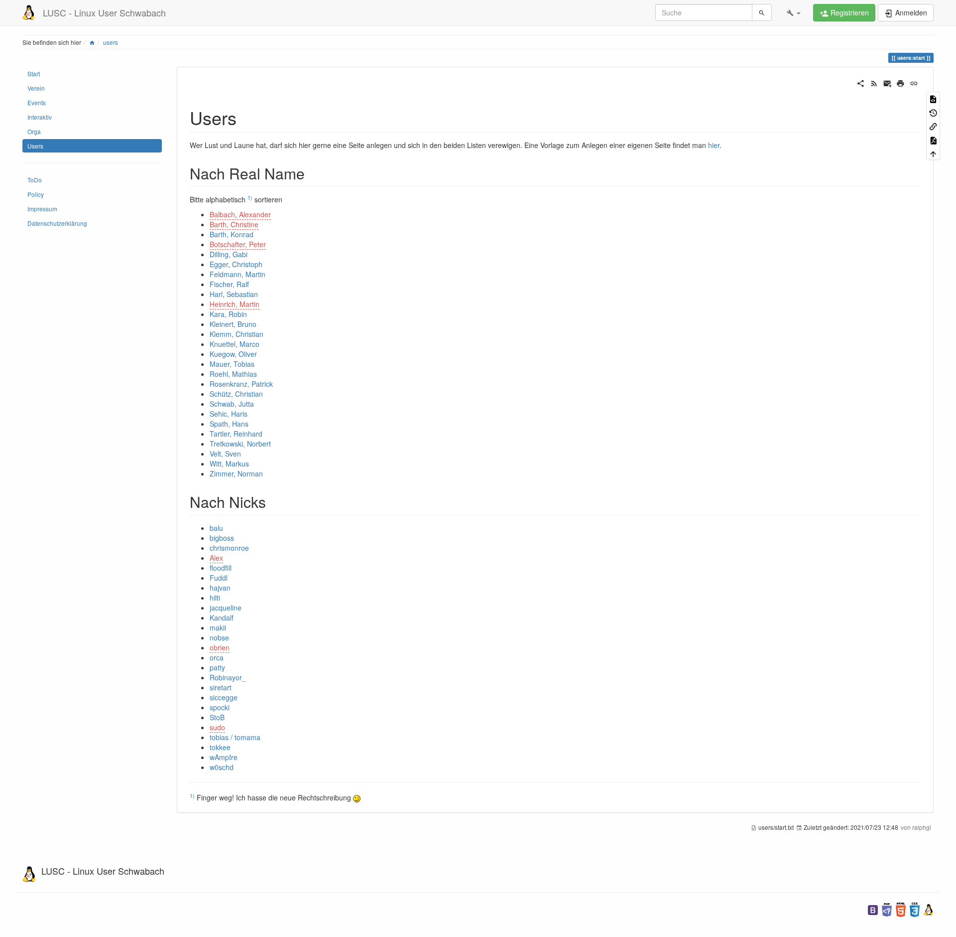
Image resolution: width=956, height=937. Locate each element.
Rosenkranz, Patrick (241, 384)
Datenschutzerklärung (57, 223)
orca (217, 657)
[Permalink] (914, 82)
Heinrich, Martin (234, 304)
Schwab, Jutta (232, 404)
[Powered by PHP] (887, 909)
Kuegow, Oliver (233, 354)
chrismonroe (229, 548)
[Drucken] (900, 82)
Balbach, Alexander (240, 214)
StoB (217, 717)
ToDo (34, 179)
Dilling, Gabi (228, 254)
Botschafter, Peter (238, 244)
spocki (220, 707)
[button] (793, 12)
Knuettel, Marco (234, 344)
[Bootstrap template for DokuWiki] (873, 909)
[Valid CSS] (915, 909)
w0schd (222, 767)
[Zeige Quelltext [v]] (933, 98)
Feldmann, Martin (237, 274)
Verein (36, 88)
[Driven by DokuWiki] (929, 909)
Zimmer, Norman (236, 473)
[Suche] (762, 12)
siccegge (224, 697)
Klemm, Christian (236, 334)
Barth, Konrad (231, 234)
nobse (219, 637)
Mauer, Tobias (232, 364)
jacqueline (225, 608)
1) (249, 197)
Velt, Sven (225, 454)
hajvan (220, 588)
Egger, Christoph (236, 264)
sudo (217, 727)
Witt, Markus (229, 463)
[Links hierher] (933, 126)
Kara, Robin (228, 314)
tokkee (220, 747)
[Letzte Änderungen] (874, 82)
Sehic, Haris (228, 414)
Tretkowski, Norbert (240, 444)
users (110, 42)
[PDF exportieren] (933, 139)
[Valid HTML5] (901, 909)
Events (36, 102)
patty (217, 667)
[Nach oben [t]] (933, 153)
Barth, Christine (234, 224)
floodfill (221, 568)
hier (713, 145)
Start (33, 73)
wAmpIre (224, 757)
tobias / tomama (235, 737)
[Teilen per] (860, 82)
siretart (221, 687)
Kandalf (222, 618)
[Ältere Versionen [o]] (933, 112)
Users (35, 146)
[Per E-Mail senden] (887, 82)
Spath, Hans (229, 424)
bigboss (222, 538)
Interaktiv (39, 117)
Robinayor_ (228, 677)
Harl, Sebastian (234, 294)
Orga (34, 131)
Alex (216, 558)
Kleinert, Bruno (233, 324)
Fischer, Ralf (229, 284)
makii (218, 627)
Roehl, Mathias (233, 374)
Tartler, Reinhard (236, 434)
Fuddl (219, 578)
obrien (220, 647)
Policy (35, 194)
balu (216, 528)
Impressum (42, 208)
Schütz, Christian (236, 394)
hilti (215, 598)
